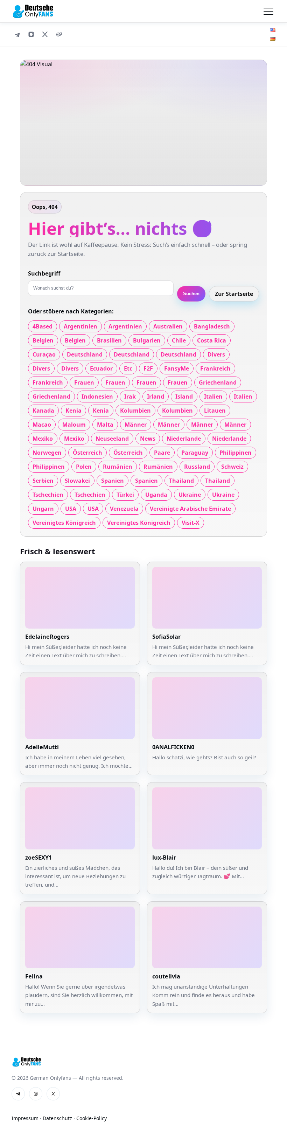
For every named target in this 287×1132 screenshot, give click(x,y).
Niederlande (184, 438)
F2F (148, 368)
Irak (130, 396)
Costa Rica (211, 340)
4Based (42, 326)
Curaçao (44, 354)
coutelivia (166, 976)
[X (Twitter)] (45, 34)
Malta (105, 424)
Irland (155, 396)
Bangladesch (212, 326)
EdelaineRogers (47, 636)
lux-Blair (164, 857)
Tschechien (48, 495)
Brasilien (109, 340)
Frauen (84, 382)
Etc (128, 368)
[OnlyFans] (59, 34)
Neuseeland (112, 438)
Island (184, 396)
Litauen (215, 410)
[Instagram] (31, 34)
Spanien (112, 480)
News (147, 438)
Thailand (181, 480)
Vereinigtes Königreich (64, 523)
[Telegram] (17, 34)
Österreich (87, 452)
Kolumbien (135, 410)
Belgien (43, 340)
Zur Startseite (234, 294)
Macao (42, 424)
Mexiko (43, 438)
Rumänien (117, 466)
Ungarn (43, 509)
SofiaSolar (166, 636)
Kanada (43, 410)
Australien (168, 326)
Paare (162, 452)
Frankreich (215, 368)
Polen (84, 466)
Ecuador (101, 368)
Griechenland (218, 382)
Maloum (74, 424)
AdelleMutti (42, 747)
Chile (179, 340)
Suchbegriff (44, 273)
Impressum (25, 1118)
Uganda (156, 495)
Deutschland (85, 354)
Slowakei (77, 480)
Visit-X (191, 523)
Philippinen (235, 452)
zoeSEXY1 (38, 857)
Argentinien (80, 326)
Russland (197, 466)
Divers (216, 354)
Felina (34, 976)
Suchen (191, 293)
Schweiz (232, 466)
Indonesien (97, 396)
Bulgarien (147, 340)
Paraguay (194, 452)
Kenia (73, 410)
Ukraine (189, 495)
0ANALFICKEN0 (173, 747)
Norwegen (47, 452)
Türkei (125, 495)
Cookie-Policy (91, 1118)
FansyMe (176, 368)
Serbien (43, 480)
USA (70, 509)
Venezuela (124, 509)
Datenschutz (57, 1118)
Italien (213, 396)
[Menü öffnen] (268, 11)
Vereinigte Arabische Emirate (190, 509)
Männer (136, 424)
